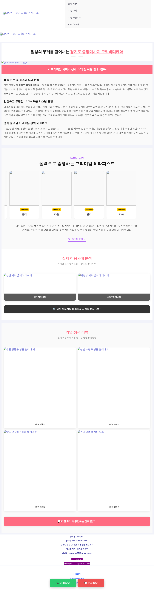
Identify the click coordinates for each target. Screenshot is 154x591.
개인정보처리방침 (77, 578)
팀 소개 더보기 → (77, 239)
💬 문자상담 (90, 583)
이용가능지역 (75, 17)
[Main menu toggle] (150, 35)
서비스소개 (73, 24)
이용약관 (77, 574)
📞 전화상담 (63, 583)
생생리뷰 (72, 3)
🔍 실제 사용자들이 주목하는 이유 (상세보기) (77, 309)
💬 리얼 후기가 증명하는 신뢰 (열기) (77, 521)
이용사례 (72, 10)
